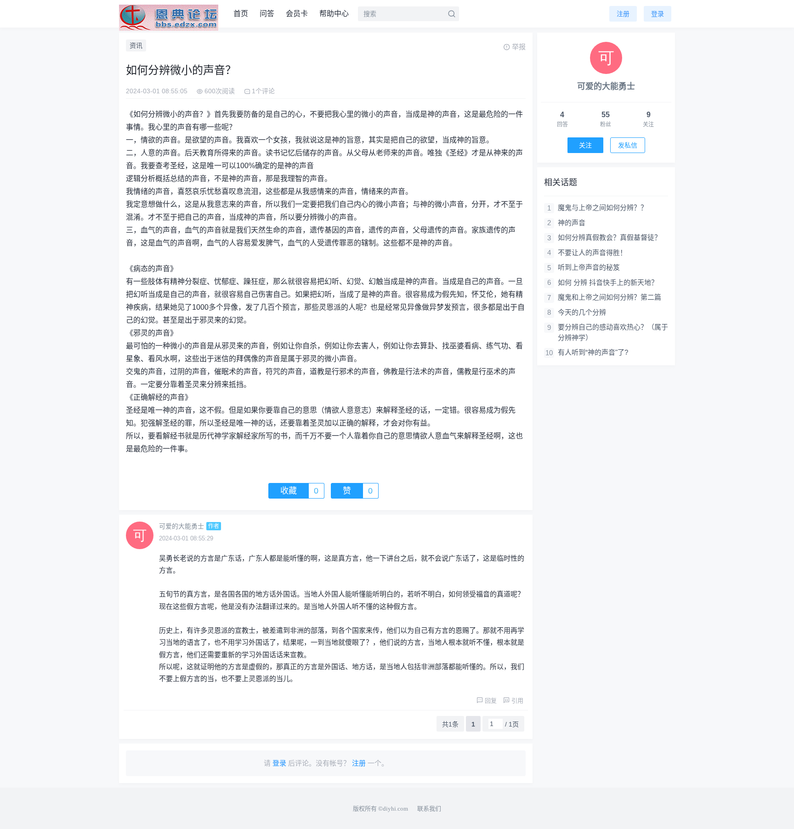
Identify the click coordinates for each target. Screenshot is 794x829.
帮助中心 (334, 13)
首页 (240, 13)
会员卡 (297, 13)
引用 (517, 700)
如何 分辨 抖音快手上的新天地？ (608, 282)
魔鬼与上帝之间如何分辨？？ (602, 207)
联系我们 (429, 808)
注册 (623, 13)
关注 (585, 145)
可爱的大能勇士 (181, 526)
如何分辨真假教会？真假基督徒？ (609, 237)
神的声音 (571, 223)
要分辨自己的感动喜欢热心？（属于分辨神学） (613, 332)
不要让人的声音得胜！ (592, 252)
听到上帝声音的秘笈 (589, 267)
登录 (657, 13)
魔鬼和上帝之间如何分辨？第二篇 (609, 297)
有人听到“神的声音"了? (593, 352)
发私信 (627, 145)
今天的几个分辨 (582, 312)
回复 (491, 700)
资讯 (136, 45)
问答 (267, 13)
